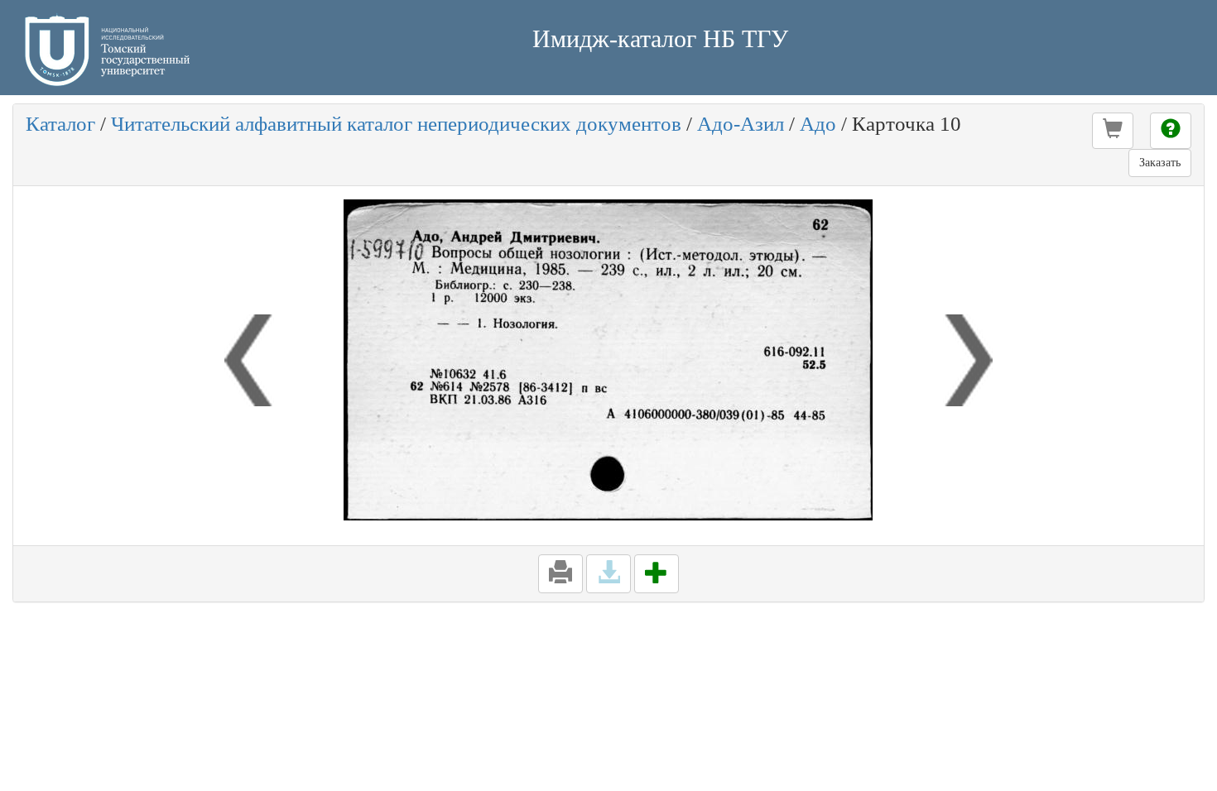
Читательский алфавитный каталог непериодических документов (396, 124)
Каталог (60, 124)
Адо (818, 124)
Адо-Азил (740, 124)
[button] (1112, 131)
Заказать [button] (1160, 162)
